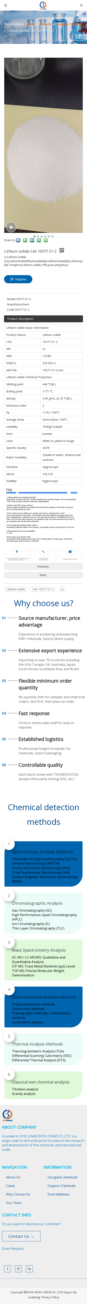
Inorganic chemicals (62, 1177)
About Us (13, 1177)
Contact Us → (21, 1236)
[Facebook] (7, 1268)
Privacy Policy (50, 1297)
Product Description (20, 319)
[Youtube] (18, 1268)
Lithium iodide (16, 589)
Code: (11, 310)
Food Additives (58, 1194)
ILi (62, 589)
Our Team (13, 1203)
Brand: (11, 304)
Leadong (34, 1297)
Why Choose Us (18, 1194)
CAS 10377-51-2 (42, 589)
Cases (10, 1185)
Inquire (20, 279)
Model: (11, 299)
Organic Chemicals (61, 1185)
